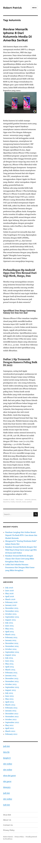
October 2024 (11, 649)
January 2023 (10, 711)
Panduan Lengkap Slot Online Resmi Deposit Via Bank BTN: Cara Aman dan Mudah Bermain (21, 535)
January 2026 (10, 605)
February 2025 (11, 637)
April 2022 (9, 728)
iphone (33, 499)
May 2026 (9, 593)
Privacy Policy (9, 830)
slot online (7, 764)
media (12, 502)
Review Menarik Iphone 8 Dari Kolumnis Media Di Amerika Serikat (17, 35)
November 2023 (12, 681)
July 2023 (9, 693)
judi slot (6, 746)
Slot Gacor (19, 499)
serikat (29, 502)
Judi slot (6, 805)
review (24, 502)
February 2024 (11, 673)
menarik (18, 502)
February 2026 (11, 602)
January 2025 (10, 640)
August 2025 (10, 620)
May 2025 (9, 629)
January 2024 (10, 675)
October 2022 (11, 719)
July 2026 (9, 588)
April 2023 (9, 702)
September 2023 (12, 687)
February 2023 (11, 708)
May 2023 (9, 699)
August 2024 (10, 655)
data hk (6, 752)
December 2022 (11, 714)
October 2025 (11, 614)
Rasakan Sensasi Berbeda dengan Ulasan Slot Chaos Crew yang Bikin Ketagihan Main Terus (19, 559)
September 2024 (12, 652)
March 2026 (10, 599)
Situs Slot (7, 815)
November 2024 (12, 646)
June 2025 (9, 626)
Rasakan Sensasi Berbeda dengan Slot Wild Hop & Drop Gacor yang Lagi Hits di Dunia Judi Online (21, 550)
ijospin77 (7, 758)
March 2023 (10, 705)
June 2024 (9, 661)
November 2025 (12, 611)
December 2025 (11, 608)
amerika (28, 499)
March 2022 (10, 731)
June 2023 (9, 696)
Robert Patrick (12, 7)
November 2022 (12, 716)
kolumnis (6, 502)
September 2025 (12, 617)
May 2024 (9, 664)
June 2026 (9, 591)
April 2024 (9, 667)
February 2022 (11, 734)
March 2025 (10, 634)
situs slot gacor (9, 775)
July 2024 (9, 658)
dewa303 (6, 787)
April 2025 (9, 632)
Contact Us (8, 825)
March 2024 (10, 670)
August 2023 (10, 690)
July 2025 (9, 623)
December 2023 (11, 678)
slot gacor (7, 781)
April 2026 (9, 596)
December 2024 (11, 643)
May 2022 (9, 725)
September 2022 (12, 722)
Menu (34, 7)
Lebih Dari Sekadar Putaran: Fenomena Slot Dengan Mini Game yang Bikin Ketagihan (19, 567)
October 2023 (10, 684)
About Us (7, 820)
